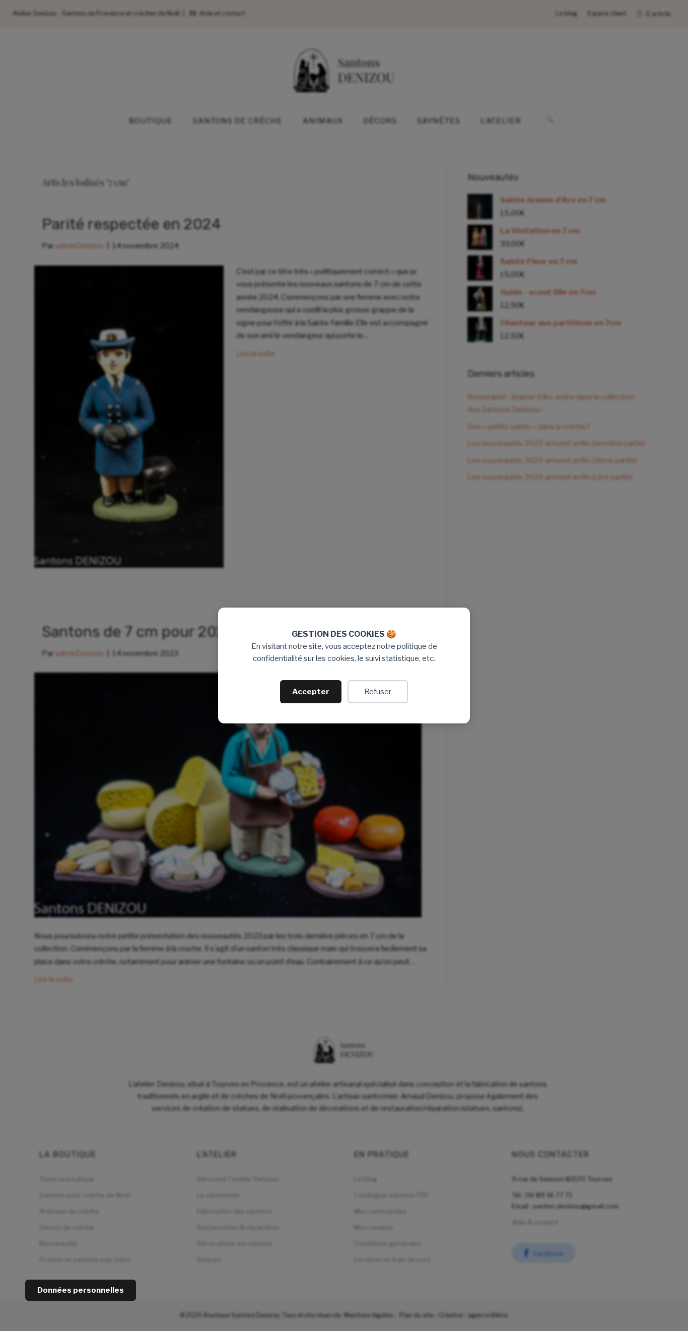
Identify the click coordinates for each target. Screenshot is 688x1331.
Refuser (377, 691)
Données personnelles (80, 1290)
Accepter (310, 691)
